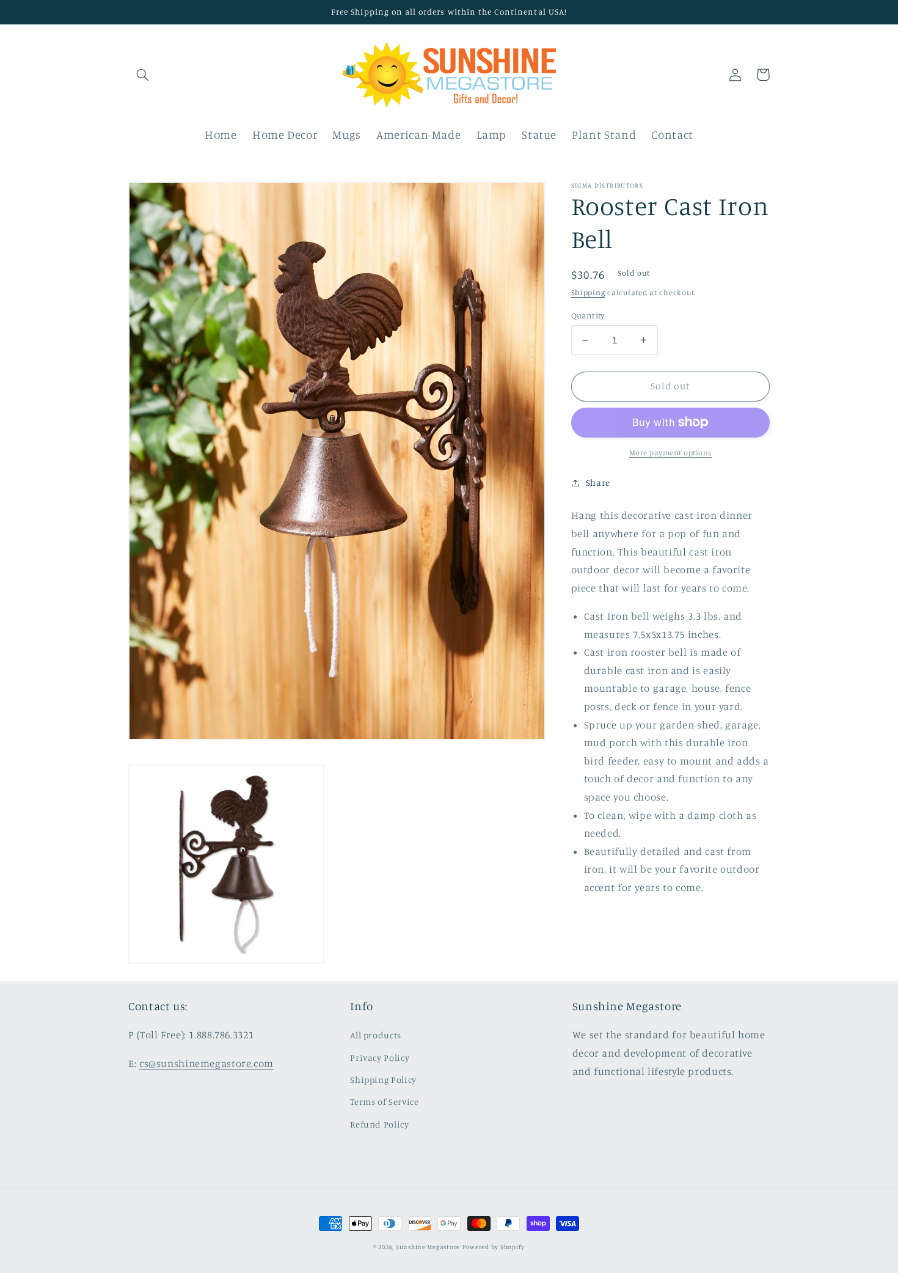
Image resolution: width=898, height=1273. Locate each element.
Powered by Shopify (493, 1246)
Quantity (588, 315)
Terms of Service (384, 1101)
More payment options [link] (670, 452)
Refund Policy (379, 1124)
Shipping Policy (383, 1079)
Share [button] (598, 482)
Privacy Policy (379, 1057)
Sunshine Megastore (428, 1246)
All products (375, 1035)
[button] (142, 75)
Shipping (588, 292)
